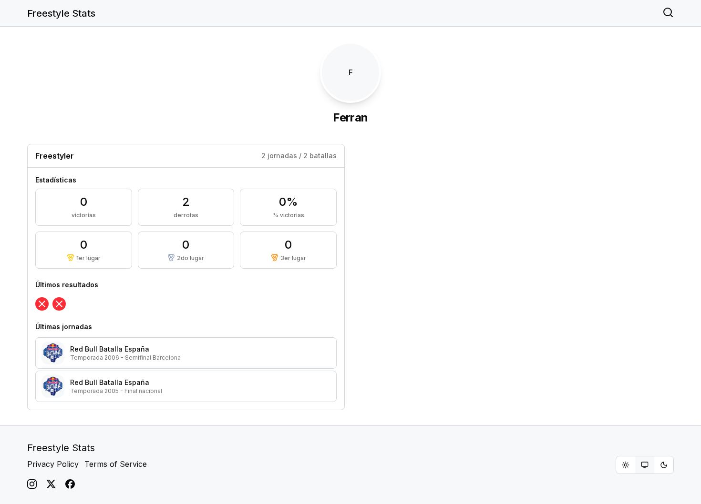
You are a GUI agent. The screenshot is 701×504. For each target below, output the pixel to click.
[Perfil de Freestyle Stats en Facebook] (70, 484)
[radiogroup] (645, 465)
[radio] (625, 465)
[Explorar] (668, 13)
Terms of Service (115, 464)
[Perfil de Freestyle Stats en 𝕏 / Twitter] (51, 484)
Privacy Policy (53, 464)
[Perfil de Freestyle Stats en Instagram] (32, 484)
